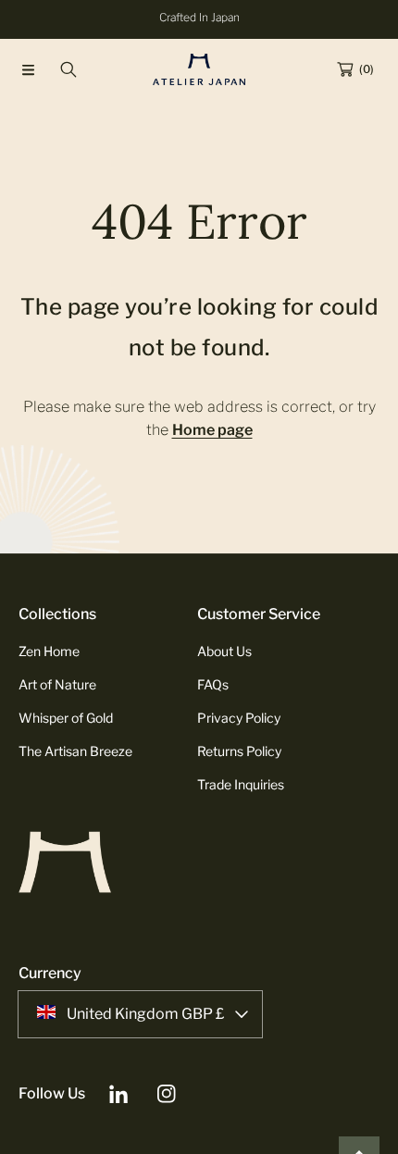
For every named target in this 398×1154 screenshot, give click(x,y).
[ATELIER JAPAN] (199, 69)
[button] (27, 69)
